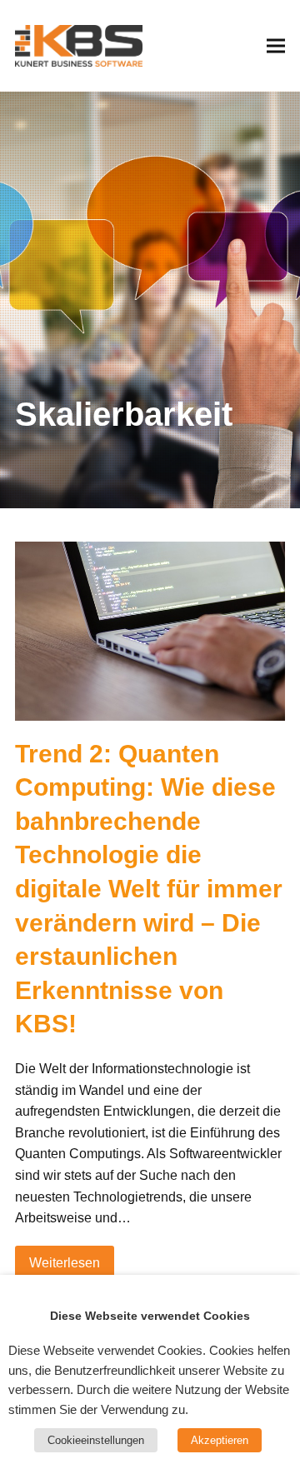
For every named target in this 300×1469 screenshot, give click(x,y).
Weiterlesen (64, 1263)
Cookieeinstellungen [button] (96, 1440)
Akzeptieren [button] (219, 1440)
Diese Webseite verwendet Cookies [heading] (150, 1315)
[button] (276, 45)
